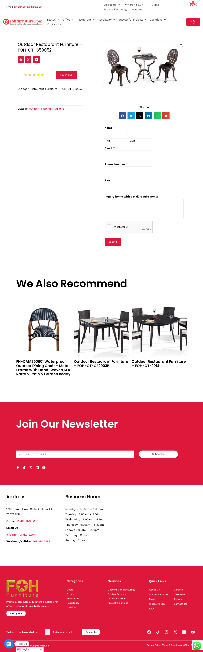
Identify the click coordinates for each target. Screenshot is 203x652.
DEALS (51, 19)
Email (110, 148)
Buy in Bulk (23, 380)
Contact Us (54, 24)
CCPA (186, 645)
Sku (107, 180)
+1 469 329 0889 (27, 521)
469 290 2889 (41, 541)
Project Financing (115, 9)
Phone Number (116, 164)
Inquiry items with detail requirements (131, 196)
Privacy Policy (154, 645)
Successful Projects (130, 19)
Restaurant (84, 19)
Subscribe (91, 632)
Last (132, 140)
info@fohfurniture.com (28, 7)
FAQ (151, 608)
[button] (195, 4)
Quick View (23, 385)
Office (66, 19)
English (25, 649)
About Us (110, 4)
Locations (156, 19)
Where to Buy (134, 4)
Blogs (155, 4)
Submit (112, 241)
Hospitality (105, 19)
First (107, 140)
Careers (178, 589)
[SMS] (9, 644)
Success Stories (158, 594)
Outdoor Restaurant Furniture (46, 108)
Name (110, 127)
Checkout (179, 594)
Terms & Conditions (172, 645)
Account (137, 9)
